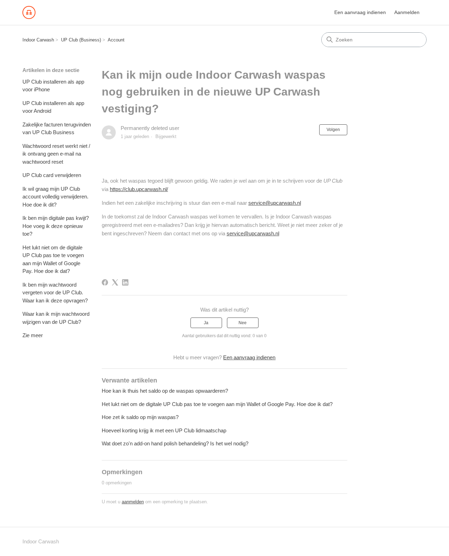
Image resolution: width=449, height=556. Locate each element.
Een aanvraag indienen (360, 12)
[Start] (28, 12)
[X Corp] (115, 282)
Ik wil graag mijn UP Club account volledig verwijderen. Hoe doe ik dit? (55, 197)
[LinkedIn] (125, 282)
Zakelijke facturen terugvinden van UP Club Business (56, 129)
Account (116, 39)
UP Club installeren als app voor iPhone (53, 86)
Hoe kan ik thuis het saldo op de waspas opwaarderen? (165, 391)
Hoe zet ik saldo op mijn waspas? (140, 417)
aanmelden (133, 501)
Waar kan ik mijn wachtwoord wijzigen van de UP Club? (55, 318)
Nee (243, 322)
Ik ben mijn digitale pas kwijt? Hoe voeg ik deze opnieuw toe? (55, 226)
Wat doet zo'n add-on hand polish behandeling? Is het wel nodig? (175, 443)
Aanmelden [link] (407, 12)
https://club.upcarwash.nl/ (139, 189)
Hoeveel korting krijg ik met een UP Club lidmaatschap (164, 430)
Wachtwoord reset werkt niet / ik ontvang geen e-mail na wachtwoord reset (56, 154)
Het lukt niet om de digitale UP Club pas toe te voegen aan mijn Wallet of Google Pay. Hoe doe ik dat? (53, 259)
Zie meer (32, 335)
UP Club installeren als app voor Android (53, 107)
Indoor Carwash (38, 39)
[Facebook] (105, 282)
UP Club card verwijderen (51, 175)
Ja (206, 322)
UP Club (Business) (81, 39)
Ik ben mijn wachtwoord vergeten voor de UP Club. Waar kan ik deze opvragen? (55, 292)
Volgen (333, 129)
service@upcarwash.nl (274, 203)
